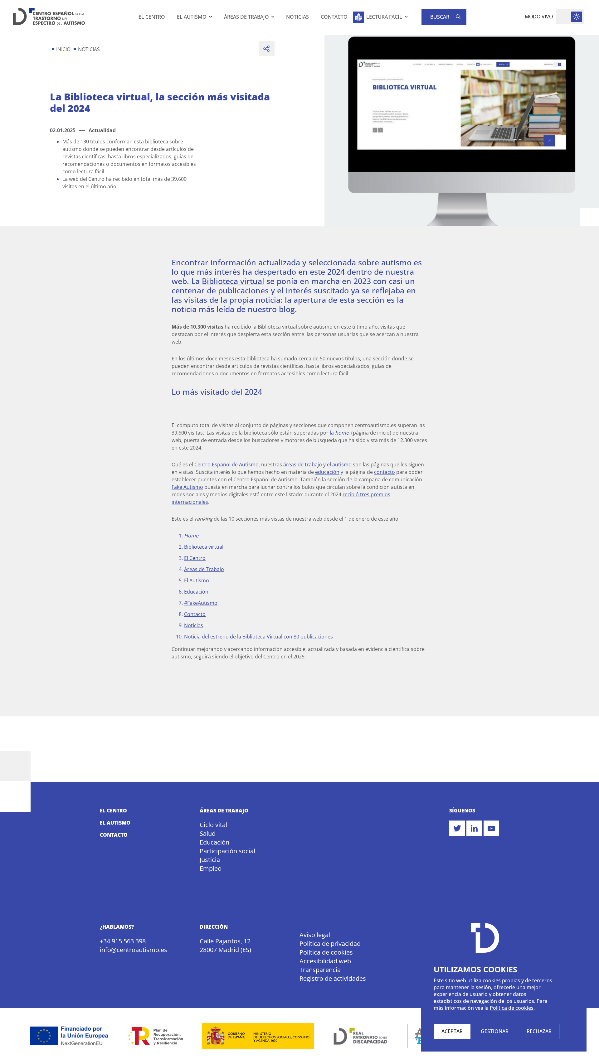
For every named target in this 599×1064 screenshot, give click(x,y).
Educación (214, 842)
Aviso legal (315, 935)
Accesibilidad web (325, 961)
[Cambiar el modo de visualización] (570, 16)
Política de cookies (326, 952)
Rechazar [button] (539, 1031)
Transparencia (320, 969)
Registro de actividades (333, 978)
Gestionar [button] (495, 1031)
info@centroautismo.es (133, 950)
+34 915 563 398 (123, 941)
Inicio (63, 49)
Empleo (211, 868)
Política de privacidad (330, 943)
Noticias (297, 16)
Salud (208, 833)
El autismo (192, 16)
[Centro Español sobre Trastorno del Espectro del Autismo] (49, 17)
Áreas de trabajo (246, 16)
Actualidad (102, 130)
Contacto (334, 16)
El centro (152, 16)
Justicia (210, 859)
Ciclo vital (213, 825)
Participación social (227, 851)
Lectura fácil (384, 16)
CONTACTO (114, 834)
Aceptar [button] (452, 1031)
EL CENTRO (113, 810)
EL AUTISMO (115, 822)
